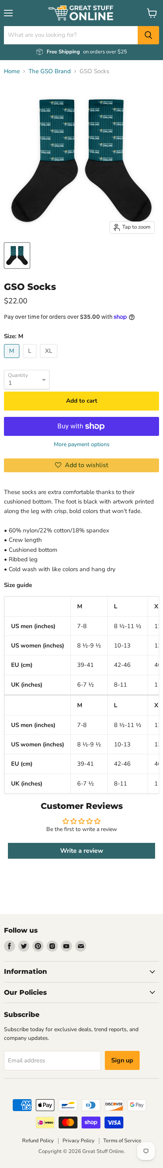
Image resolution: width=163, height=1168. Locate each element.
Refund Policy (38, 1140)
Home (12, 71)
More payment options (82, 444)
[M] (12, 360)
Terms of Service (122, 1140)
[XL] (49, 360)
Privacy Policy (79, 1140)
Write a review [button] (81, 850)
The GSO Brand (49, 71)
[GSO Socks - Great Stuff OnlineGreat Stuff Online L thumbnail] (17, 255)
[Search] (148, 35)
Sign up (122, 1060)
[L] (30, 360)
